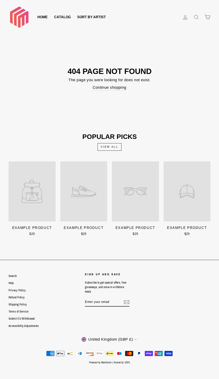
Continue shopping (109, 87)
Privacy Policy (17, 290)
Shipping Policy (18, 304)
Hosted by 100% (122, 362)
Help (11, 283)
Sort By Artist (91, 17)
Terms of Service (18, 311)
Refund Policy (17, 297)
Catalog (62, 17)
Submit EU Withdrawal (22, 318)
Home (42, 17)
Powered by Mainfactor (100, 362)
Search (13, 276)
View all (109, 146)
